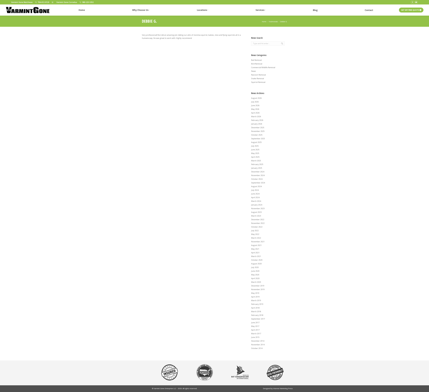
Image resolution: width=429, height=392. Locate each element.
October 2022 (256, 227)
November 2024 (258, 175)
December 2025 (257, 127)
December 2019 (257, 286)
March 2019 (256, 300)
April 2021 (255, 252)
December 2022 (257, 219)
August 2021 (256, 245)
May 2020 (255, 274)
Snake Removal (257, 78)
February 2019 (257, 304)
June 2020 (255, 271)
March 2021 (256, 256)
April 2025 (255, 157)
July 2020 (255, 267)
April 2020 (255, 278)
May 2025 (255, 153)
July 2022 (255, 230)
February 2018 (257, 315)
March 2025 (256, 160)
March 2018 (256, 311)
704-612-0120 (43, 2)
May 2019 (255, 293)
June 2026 (255, 105)
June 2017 (255, 322)
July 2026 (255, 102)
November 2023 (258, 208)
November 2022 (258, 223)
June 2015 (255, 337)
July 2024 (255, 190)
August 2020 (256, 263)
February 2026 (257, 120)
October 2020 (256, 260)
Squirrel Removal (258, 82)
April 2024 (255, 197)
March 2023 (256, 216)
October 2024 (256, 179)
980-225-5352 (88, 2)
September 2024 (258, 183)
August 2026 (256, 98)
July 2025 (255, 146)
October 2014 (256, 348)
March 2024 (256, 201)
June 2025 (255, 149)
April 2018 (255, 308)
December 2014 (257, 341)
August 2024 (256, 186)
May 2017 (255, 326)
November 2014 (258, 344)
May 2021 (255, 249)
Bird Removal (256, 64)
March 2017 (256, 333)
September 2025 (258, 138)
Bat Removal (256, 60)
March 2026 (256, 116)
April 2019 (255, 297)
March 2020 (256, 282)
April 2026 (255, 113)
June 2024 (255, 194)
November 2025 (258, 131)
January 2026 (256, 124)
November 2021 (258, 241)
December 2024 (257, 171)
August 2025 (256, 142)
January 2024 (256, 205)
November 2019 (258, 289)
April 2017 (255, 330)
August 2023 (256, 212)
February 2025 (257, 164)
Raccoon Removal (258, 75)
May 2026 (255, 109)
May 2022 (255, 234)
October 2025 (256, 135)
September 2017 (258, 319)
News (253, 71)
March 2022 (256, 238)
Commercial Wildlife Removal (263, 67)
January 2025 (256, 168)
